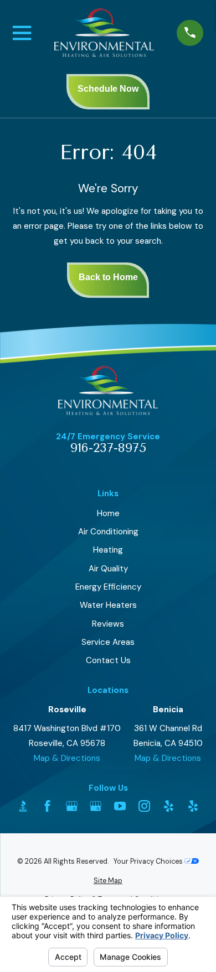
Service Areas (108, 642)
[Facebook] (47, 806)
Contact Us (108, 660)
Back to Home (108, 277)
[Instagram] (144, 806)
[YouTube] (120, 806)
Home (108, 513)
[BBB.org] (23, 806)
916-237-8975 (108, 448)
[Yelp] (168, 806)
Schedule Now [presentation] (108, 88)
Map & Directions (67, 758)
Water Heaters (108, 605)
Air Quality (108, 568)
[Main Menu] (22, 33)
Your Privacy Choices (149, 861)
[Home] (104, 32)
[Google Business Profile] (72, 806)
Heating (108, 549)
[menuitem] (108, 881)
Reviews (108, 623)
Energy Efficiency (108, 586)
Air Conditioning (108, 531)
